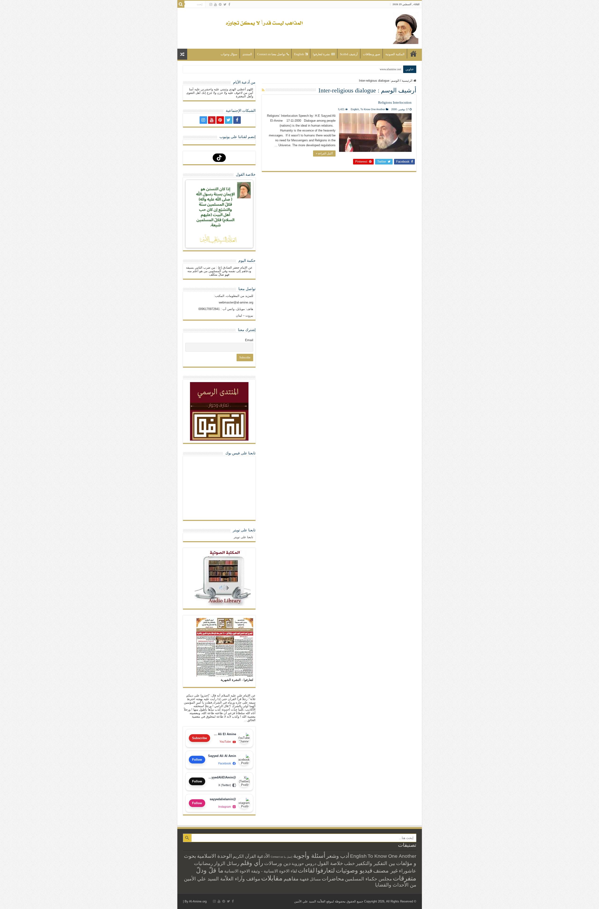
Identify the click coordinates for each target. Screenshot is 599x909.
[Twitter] (225, 4)
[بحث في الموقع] (180, 4)
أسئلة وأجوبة (309, 855)
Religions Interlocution (395, 102)
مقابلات (272, 878)
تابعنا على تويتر (244, 530)
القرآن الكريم (244, 856)
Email (249, 340)
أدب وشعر (337, 856)
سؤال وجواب (229, 54)
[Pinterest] (220, 4)
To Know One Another (372, 109)
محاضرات (333, 879)
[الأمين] (405, 27)
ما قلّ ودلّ (209, 870)
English (299, 54)
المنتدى (247, 54)
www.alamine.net (390, 69)
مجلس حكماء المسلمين (368, 878)
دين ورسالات (277, 863)
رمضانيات (203, 863)
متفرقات (404, 878)
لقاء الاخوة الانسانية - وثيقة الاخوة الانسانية (260, 871)
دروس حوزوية (304, 863)
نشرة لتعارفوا (321, 54)
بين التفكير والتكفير (375, 863)
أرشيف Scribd (349, 54)
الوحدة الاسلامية (214, 856)
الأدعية (263, 856)
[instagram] (211, 4)
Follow (197, 759)
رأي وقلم (251, 862)
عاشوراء (407, 870)
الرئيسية (413, 53)
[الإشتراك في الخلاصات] (263, 90)
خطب (349, 863)
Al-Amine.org (198, 901)
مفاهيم (291, 879)
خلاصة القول (330, 863)
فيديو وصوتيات (354, 870)
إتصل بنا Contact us (281, 856)
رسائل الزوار (226, 863)
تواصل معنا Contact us (271, 54)
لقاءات (306, 870)
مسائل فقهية (310, 879)
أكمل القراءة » (324, 153)
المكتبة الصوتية (395, 54)
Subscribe (199, 738)
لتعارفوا (325, 870)
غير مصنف (385, 871)
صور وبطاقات (371, 54)
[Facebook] (229, 4)
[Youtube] (215, 4)
